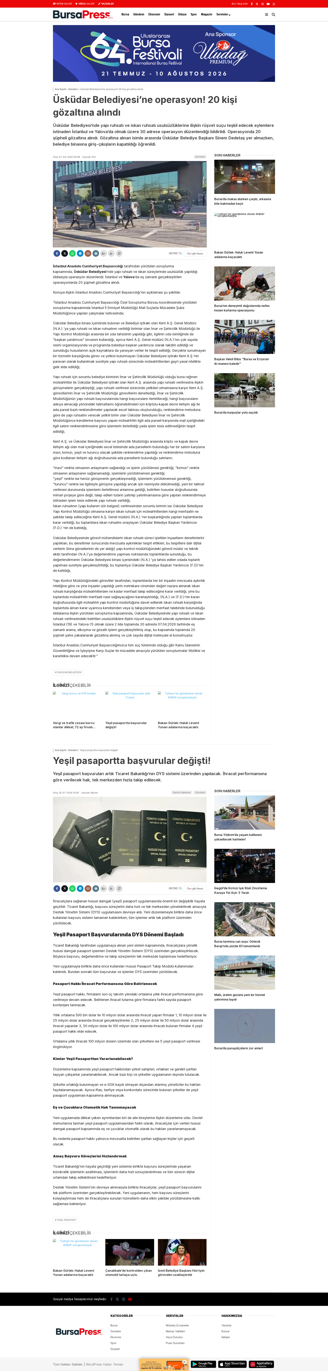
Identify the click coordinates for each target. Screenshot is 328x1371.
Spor (194, 14)
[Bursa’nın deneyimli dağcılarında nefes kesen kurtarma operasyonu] (244, 283)
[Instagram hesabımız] (262, 4)
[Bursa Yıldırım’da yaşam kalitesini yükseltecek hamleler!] (244, 812)
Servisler (222, 14)
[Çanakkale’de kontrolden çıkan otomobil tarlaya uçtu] (129, 1252)
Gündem (138, 14)
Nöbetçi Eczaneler (177, 1325)
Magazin (206, 14)
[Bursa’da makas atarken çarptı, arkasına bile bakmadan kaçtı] (244, 177)
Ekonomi (154, 14)
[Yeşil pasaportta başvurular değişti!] (129, 704)
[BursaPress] (83, 17)
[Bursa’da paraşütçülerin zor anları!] (244, 1026)
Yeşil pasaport (66, 1220)
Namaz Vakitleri (175, 1331)
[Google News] (195, 253)
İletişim (226, 1337)
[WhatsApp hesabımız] (274, 4)
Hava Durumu (174, 1337)
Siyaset (169, 14)
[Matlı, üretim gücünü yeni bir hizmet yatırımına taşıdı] (244, 973)
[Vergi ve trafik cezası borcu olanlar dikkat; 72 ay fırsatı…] (77, 704)
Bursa (125, 14)
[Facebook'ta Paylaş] (57, 253)
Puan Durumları (175, 1343)
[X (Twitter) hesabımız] (257, 4)
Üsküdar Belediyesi (69, 672)
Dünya (182, 14)
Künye (225, 1331)
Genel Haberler (182, 792)
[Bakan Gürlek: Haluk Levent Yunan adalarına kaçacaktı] (182, 704)
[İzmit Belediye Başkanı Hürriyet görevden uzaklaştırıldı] (182, 1252)
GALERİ (64, 3)
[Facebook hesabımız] (252, 4)
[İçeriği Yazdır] (95, 253)
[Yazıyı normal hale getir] (119, 253)
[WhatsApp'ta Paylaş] (72, 253)
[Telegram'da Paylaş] (80, 253)
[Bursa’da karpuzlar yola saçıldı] (244, 390)
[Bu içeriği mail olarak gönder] (88, 253)
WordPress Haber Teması (104, 1364)
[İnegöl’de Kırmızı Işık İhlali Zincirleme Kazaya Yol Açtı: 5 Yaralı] (244, 866)
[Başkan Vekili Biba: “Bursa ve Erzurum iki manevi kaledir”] (244, 337)
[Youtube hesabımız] (268, 4)
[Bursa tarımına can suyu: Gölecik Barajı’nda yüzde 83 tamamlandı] (244, 919)
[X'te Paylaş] (64, 253)
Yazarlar (227, 1325)
